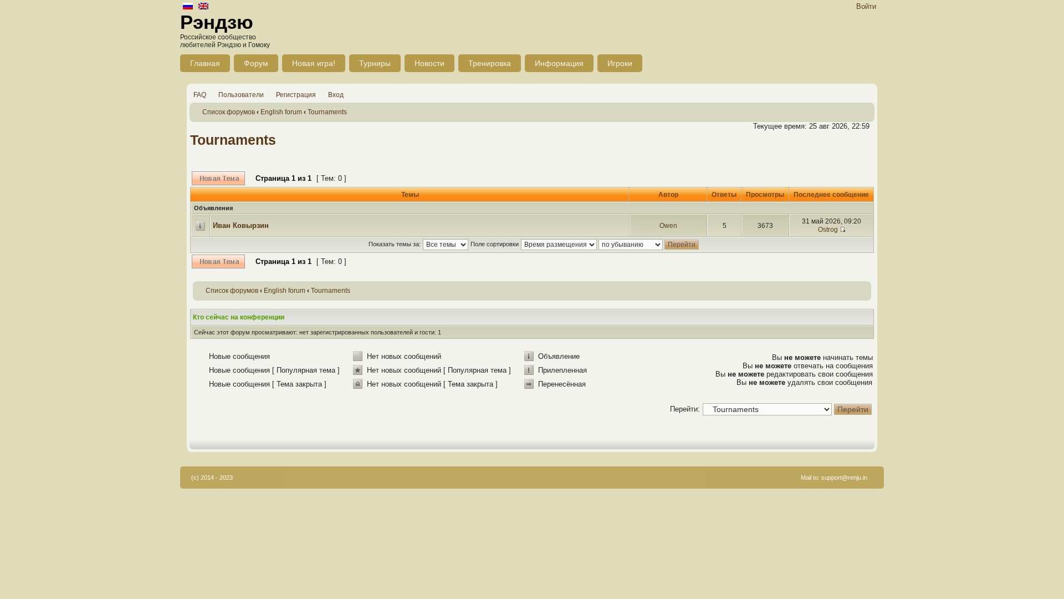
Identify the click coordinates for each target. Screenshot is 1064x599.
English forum (281, 112)
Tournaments (327, 112)
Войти (866, 6)
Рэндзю (216, 22)
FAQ (199, 95)
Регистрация (296, 95)
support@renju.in (844, 477)
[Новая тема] (218, 178)
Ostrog (828, 229)
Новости (429, 63)
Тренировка (489, 63)
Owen (668, 226)
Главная (205, 63)
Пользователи (241, 95)
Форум (256, 63)
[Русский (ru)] (188, 7)
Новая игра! (313, 63)
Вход (336, 95)
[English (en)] (203, 7)
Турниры (375, 63)
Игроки (619, 63)
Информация (559, 63)
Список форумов (228, 112)
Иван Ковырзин (241, 225)
